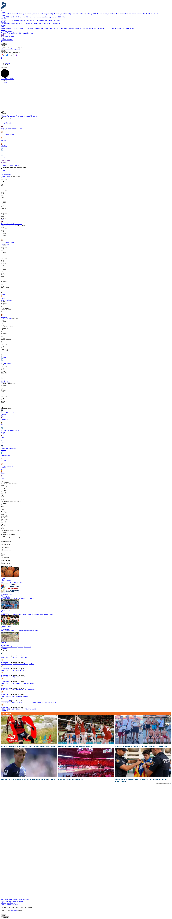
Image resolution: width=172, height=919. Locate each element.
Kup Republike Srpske (7, 242)
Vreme (8, 160)
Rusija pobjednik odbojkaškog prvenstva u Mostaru (75, 746)
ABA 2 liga (4, 317)
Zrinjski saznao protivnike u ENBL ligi (70, 779)
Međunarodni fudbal (121, 14)
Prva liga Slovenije (6, 174)
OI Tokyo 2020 (124, 28)
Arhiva (4, 111)
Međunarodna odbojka (45, 23)
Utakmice (7, 63)
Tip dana (131, 28)
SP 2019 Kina (61, 17)
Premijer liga (11, 17)
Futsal (81, 14)
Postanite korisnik (6, 901)
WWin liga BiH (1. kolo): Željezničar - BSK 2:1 (14, 696)
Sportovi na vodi (67, 28)
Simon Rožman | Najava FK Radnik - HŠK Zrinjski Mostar (17, 664)
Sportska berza (9, 28)
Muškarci (8, 176)
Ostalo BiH (96, 14)
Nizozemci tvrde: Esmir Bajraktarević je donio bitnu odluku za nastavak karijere (28, 779)
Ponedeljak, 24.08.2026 (7, 79)
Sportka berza (14, 904)
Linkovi (3, 904)
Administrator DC (6, 656)
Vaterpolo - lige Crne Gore (54, 28)
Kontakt (13, 901)
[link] (86, 184)
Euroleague (4, 298)
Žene (8, 382)
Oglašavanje (19, 901)
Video (74, 28)
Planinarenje (37, 28)
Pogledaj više (4, 648)
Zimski (3, 28)
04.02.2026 (4, 162)
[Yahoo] (16, 55)
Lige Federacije (88, 14)
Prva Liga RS (4, 20)
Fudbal (4, 33)
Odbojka (23, 33)
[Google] (3, 55)
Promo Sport (105, 28)
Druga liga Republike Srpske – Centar (11, 224)
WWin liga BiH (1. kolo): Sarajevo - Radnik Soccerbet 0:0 (17, 683)
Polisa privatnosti (24, 899)
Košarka (16, 33)
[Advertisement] (86, 97)
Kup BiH (3, 361)
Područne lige (38, 14)
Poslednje (12, 116)
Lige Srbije (103, 14)
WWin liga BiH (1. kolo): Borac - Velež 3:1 (13, 677)
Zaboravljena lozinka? (7, 49)
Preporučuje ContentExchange (162, 783)
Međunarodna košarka (42, 17)
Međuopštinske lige (47, 14)
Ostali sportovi (87, 28)
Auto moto (20, 28)
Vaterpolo (44, 28)
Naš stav (99, 28)
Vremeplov (79, 28)
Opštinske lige (58, 14)
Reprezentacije (131, 14)
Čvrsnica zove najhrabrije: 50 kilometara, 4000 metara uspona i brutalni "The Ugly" (29, 746)
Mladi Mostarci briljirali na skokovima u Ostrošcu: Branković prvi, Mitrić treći (141, 746)
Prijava (5, 43)
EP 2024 (145, 14)
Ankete (7, 904)
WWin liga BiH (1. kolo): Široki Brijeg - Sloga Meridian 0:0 (18, 689)
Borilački (30, 28)
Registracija (17, 49)
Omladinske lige (66, 14)
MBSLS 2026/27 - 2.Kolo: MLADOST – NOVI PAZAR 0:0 (18, 709)
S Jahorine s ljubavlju (7, 31)
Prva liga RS (14, 14)
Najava (28, 116)
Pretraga (12, 903)
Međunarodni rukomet (45, 20)
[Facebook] (7, 55)
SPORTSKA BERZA (7, 40)
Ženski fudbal (75, 14)
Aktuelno (20, 116)
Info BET (94, 28)
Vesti (2, 10)
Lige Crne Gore (110, 14)
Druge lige (22, 14)
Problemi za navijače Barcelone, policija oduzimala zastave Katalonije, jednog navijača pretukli (141, 780)
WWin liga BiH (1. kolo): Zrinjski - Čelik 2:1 (13, 670)
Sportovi (3, 160)
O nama (6, 899)
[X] (12, 55)
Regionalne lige (29, 14)
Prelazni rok (139, 14)
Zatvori (3, 915)
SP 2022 (150, 14)
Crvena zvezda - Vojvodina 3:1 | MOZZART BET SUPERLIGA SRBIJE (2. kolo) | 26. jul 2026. (28, 702)
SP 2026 (156, 14)
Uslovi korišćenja (14, 899)
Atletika (25, 28)
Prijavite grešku (5, 903)
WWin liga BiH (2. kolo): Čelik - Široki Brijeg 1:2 (15, 657)
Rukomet (30, 33)
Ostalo (17, 17)
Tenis (15, 28)
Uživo (4, 82)
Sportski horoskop (115, 28)
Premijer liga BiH (6, 14)
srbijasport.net (14, 910)
